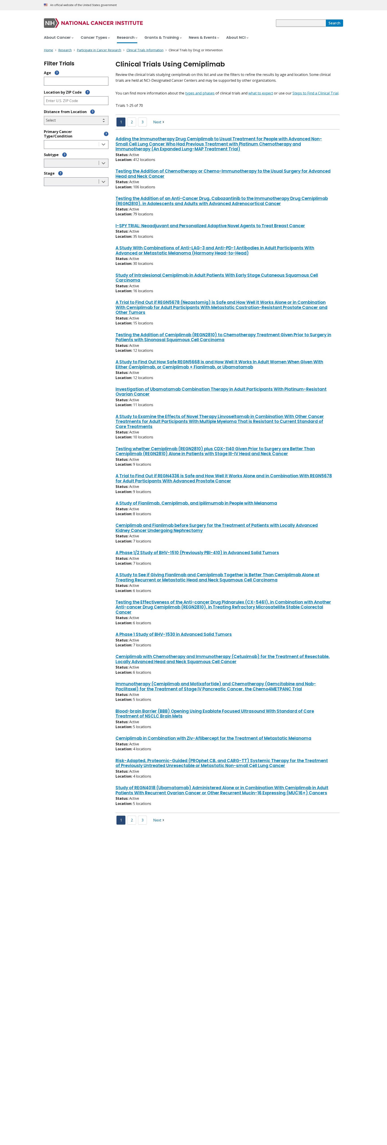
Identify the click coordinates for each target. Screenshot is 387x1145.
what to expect (260, 93)
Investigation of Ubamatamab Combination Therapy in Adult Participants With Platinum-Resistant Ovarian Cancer (221, 392)
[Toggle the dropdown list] (103, 144)
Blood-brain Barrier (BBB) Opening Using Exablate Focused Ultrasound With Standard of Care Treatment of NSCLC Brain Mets (215, 714)
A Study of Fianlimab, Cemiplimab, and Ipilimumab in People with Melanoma (196, 503)
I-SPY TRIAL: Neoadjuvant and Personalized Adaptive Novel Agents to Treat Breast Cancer (210, 226)
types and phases (200, 93)
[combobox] (301, 23)
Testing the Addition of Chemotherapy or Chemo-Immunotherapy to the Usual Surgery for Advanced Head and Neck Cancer (223, 174)
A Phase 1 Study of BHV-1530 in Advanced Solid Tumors (174, 634)
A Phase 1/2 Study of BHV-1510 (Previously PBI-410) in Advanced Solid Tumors (197, 553)
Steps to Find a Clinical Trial (315, 93)
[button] (159, 122)
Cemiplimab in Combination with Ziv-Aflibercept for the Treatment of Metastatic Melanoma (213, 738)
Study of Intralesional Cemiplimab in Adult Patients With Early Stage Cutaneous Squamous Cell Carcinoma (217, 278)
